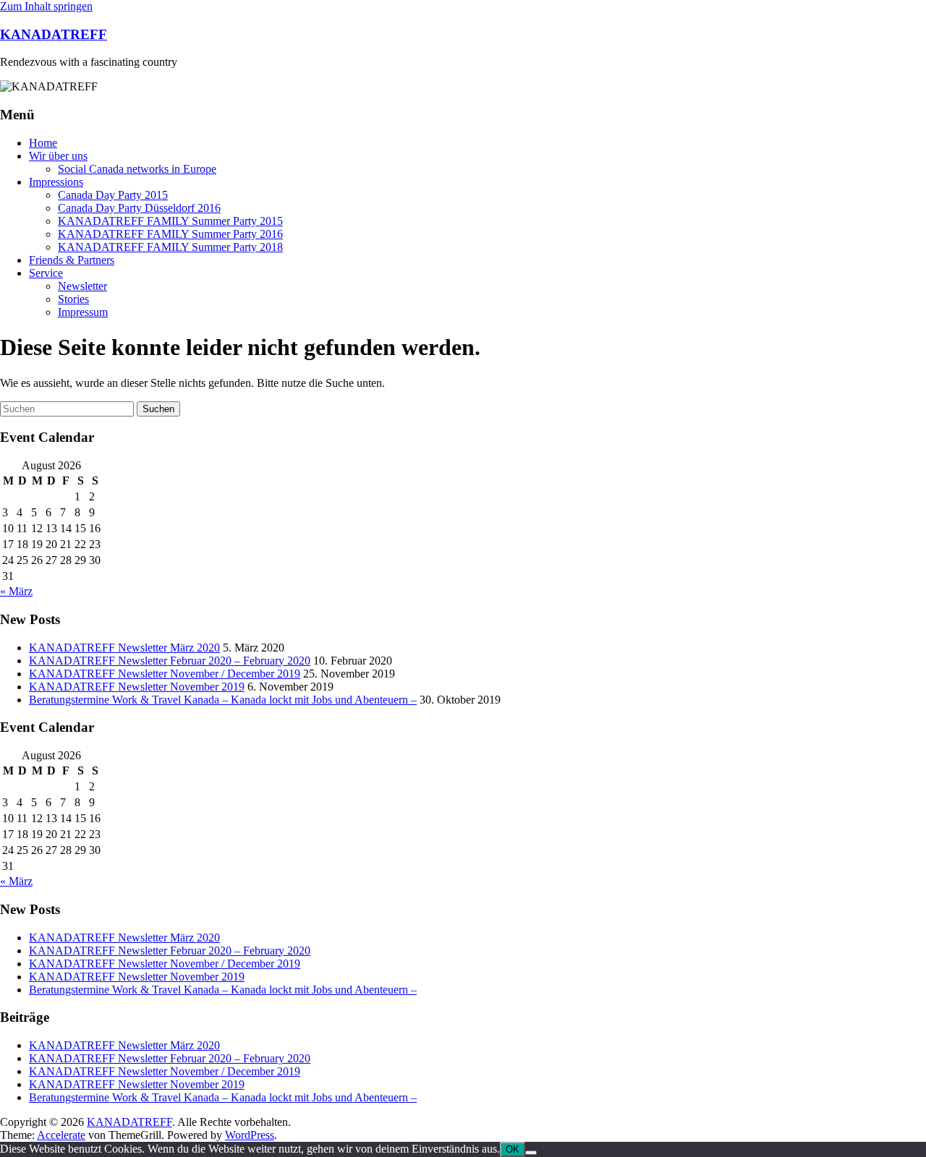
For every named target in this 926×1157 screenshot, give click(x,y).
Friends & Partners (71, 260)
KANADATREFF (53, 34)
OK (512, 1149)
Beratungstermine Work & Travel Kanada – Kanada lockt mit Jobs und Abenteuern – (223, 699)
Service (46, 273)
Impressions (56, 182)
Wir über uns (58, 156)
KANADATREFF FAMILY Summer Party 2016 (170, 234)
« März (16, 591)
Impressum (83, 312)
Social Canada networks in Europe (137, 169)
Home (43, 143)
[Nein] (531, 1152)
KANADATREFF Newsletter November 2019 (137, 686)
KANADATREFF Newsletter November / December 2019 (164, 673)
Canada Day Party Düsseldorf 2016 (139, 208)
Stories (73, 299)
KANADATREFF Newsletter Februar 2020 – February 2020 (169, 660)
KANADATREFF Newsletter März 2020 (124, 647)
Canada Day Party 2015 (113, 195)
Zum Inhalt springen (46, 6)
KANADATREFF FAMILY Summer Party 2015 (170, 221)
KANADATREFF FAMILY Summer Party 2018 (170, 247)
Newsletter (82, 286)
